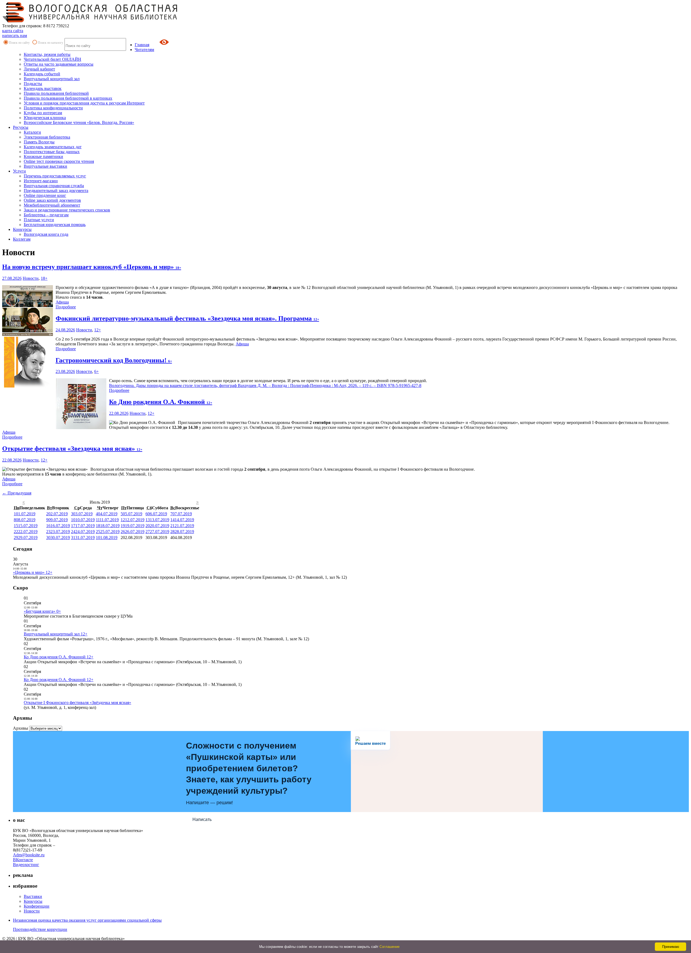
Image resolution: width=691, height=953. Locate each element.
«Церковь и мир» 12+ (32, 572)
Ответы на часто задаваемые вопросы (58, 64)
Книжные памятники (43, 156)
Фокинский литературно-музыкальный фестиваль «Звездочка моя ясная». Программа (187, 318)
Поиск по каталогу (50, 43)
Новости (31, 278)
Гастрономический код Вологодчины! (114, 360)
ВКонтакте (23, 859)
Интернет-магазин (41, 181)
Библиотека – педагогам (46, 215)
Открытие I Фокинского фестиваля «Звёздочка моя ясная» (77, 702)
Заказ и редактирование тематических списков (67, 210)
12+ (97, 330)
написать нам (14, 35)
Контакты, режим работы (47, 54)
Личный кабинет (39, 69)
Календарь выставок (43, 88)
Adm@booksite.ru (29, 855)
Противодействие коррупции (40, 929)
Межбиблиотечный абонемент (52, 205)
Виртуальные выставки (45, 166)
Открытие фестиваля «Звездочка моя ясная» (72, 448)
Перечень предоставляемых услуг (55, 176)
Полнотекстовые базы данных (52, 151)
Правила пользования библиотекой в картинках (68, 98)
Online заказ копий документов (52, 200)
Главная (142, 44)
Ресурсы (20, 127)
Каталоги (32, 132)
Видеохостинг (26, 864)
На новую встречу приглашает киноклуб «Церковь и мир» (91, 266)
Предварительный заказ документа (56, 190)
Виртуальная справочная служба (54, 185)
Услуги (19, 171)
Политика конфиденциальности (53, 108)
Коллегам (22, 239)
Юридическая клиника (45, 117)
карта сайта (12, 30)
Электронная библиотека (47, 137)
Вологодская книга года (46, 234)
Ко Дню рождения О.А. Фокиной (160, 401)
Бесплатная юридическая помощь (55, 224)
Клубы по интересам (43, 112)
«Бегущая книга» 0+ (42, 611)
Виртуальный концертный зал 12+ (55, 634)
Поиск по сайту (19, 43)
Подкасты (33, 83)
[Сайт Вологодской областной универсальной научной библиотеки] (90, 21)
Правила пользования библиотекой (56, 93)
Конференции (36, 906)
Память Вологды (39, 142)
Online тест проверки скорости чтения (59, 161)
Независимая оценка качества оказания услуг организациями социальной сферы (87, 920)
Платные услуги (39, 219)
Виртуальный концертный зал (52, 78)
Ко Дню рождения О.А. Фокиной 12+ (58, 657)
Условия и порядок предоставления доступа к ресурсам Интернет (84, 103)
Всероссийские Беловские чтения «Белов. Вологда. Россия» (79, 122)
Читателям (144, 49)
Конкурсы (22, 229)
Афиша (62, 302)
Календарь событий (42, 74)
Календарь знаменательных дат (53, 146)
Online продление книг (45, 195)
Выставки (33, 896)
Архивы (20, 728)
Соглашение (389, 947)
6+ (96, 371)
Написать (202, 819)
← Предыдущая (16, 493)
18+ (44, 278)
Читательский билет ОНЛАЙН (52, 59)
